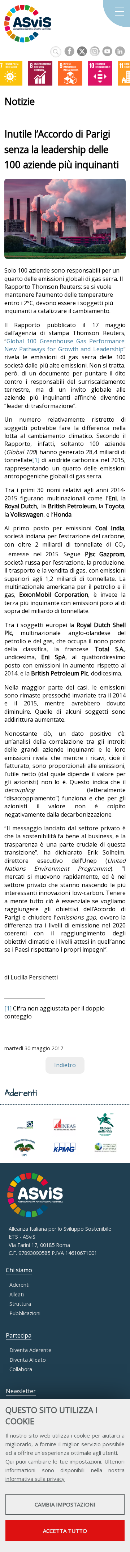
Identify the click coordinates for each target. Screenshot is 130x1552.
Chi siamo (19, 1270)
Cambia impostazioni (65, 1504)
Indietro (65, 1065)
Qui (9, 1461)
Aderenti (19, 1284)
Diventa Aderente (30, 1350)
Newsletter (21, 1391)
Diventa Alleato (27, 1359)
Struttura (20, 1303)
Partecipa (18, 1335)
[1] (35, 460)
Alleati (16, 1294)
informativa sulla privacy (35, 1478)
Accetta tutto (65, 1530)
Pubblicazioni (24, 1313)
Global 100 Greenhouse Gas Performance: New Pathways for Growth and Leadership (65, 345)
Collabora (20, 1369)
